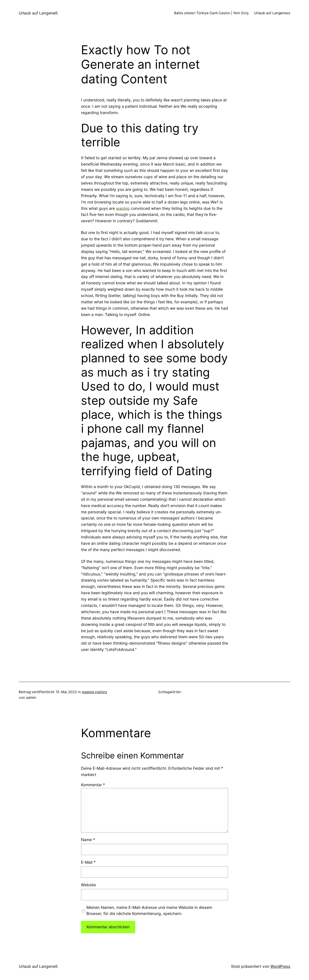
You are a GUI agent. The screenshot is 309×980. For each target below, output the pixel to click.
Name (88, 839)
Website (88, 884)
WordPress (280, 966)
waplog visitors (94, 692)
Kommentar (93, 784)
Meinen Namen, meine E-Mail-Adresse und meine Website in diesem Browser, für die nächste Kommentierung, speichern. (149, 910)
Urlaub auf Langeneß (38, 13)
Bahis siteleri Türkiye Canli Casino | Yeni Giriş (211, 13)
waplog (123, 208)
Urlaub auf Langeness (272, 13)
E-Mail (88, 862)
